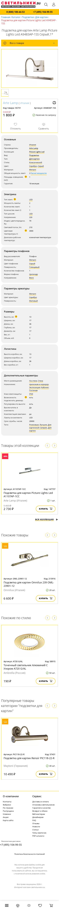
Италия (24, 103)
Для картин (41, 17)
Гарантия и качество (41, 808)
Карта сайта (8, 820)
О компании (11, 796)
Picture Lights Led (36, 151)
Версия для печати (54, 102)
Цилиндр (33, 274)
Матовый (33, 301)
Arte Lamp (10, 103)
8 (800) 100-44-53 (15, 11)
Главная (5, 17)
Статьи (35, 829)
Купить (43, 508)
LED (31, 199)
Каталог (16, 17)
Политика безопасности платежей (29, 854)
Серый (41, 166)
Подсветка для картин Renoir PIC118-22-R (29, 758)
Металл (32, 169)
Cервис (37, 796)
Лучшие (43, 424)
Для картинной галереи (40, 426)
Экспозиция (34, 387)
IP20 (31, 394)
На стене (33, 380)
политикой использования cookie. (30, 873)
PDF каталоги (38, 836)
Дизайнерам (38, 817)
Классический (35, 162)
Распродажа (8, 811)
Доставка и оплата (40, 801)
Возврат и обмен (39, 811)
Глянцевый (34, 267)
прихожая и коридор (39, 384)
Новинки (7, 814)
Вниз (31, 277)
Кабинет (45, 387)
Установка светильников (43, 804)
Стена (40, 380)
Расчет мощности (39, 173)
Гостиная (33, 390)
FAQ (34, 820)
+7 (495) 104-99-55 (43, 11)
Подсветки (28, 17)
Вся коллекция (44, 519)
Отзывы (35, 823)
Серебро (33, 166)
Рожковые (34, 424)
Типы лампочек (39, 832)
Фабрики (7, 804)
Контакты (7, 801)
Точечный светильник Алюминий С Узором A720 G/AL (26, 666)
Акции (5, 817)
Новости (36, 826)
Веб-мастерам (38, 814)
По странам (8, 808)
